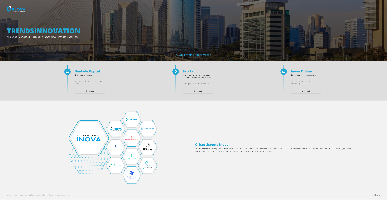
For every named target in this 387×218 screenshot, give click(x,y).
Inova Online (301, 71)
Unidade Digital (87, 71)
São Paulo (191, 71)
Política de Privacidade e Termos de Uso (59, 195)
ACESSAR (90, 91)
